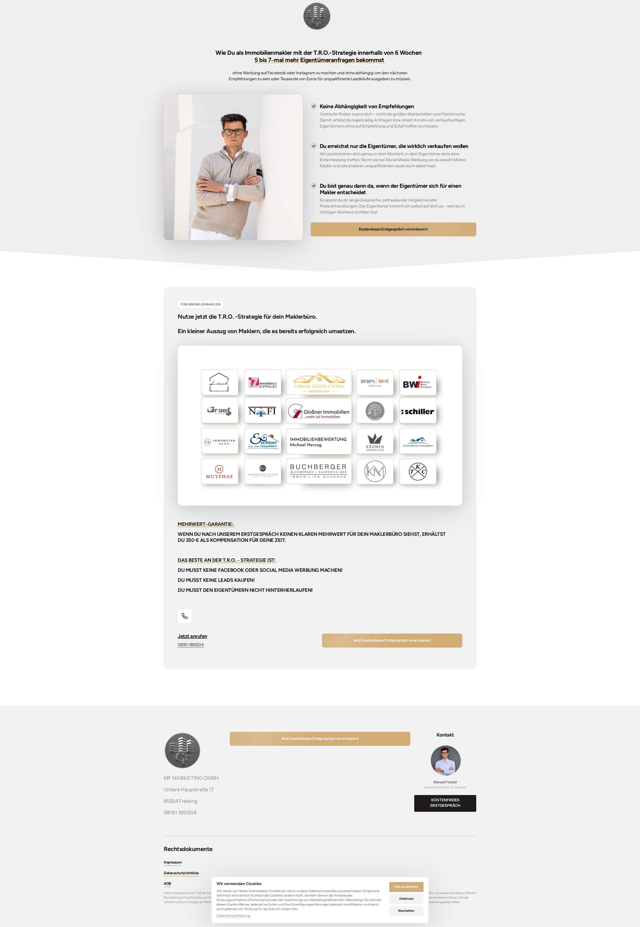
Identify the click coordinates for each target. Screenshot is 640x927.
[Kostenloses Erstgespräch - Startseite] (316, 16)
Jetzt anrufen (192, 636)
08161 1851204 (191, 644)
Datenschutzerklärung (233, 916)
